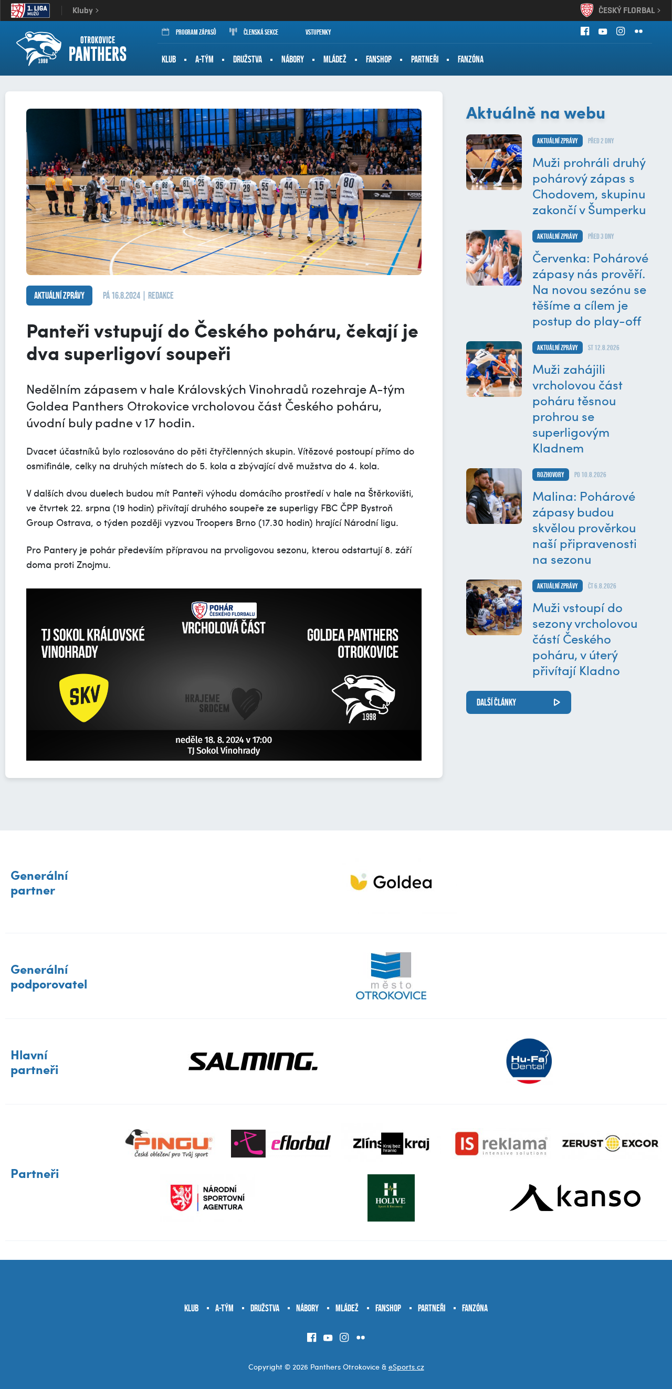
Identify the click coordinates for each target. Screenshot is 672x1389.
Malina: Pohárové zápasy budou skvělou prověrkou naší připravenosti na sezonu (584, 527)
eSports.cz (406, 1367)
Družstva (247, 59)
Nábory (292, 59)
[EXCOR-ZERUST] (612, 1143)
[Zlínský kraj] (391, 1143)
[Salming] (253, 1061)
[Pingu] (170, 1143)
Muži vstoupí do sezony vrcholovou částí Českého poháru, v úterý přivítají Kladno (584, 638)
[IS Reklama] (501, 1143)
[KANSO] (575, 1198)
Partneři (424, 59)
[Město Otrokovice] (391, 976)
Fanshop (379, 59)
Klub (169, 59)
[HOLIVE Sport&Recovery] (391, 1198)
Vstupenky (318, 32)
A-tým (204, 59)
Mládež (334, 59)
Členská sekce (261, 32)
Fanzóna (471, 59)
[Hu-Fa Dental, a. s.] (529, 1061)
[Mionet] (391, 881)
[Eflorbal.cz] (281, 1143)
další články (496, 702)
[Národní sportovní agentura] (207, 1198)
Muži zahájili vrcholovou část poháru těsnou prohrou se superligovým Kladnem (577, 408)
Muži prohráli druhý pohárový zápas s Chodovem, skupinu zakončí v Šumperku (589, 185)
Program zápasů (196, 32)
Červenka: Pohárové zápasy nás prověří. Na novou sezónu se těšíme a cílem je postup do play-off (590, 289)
